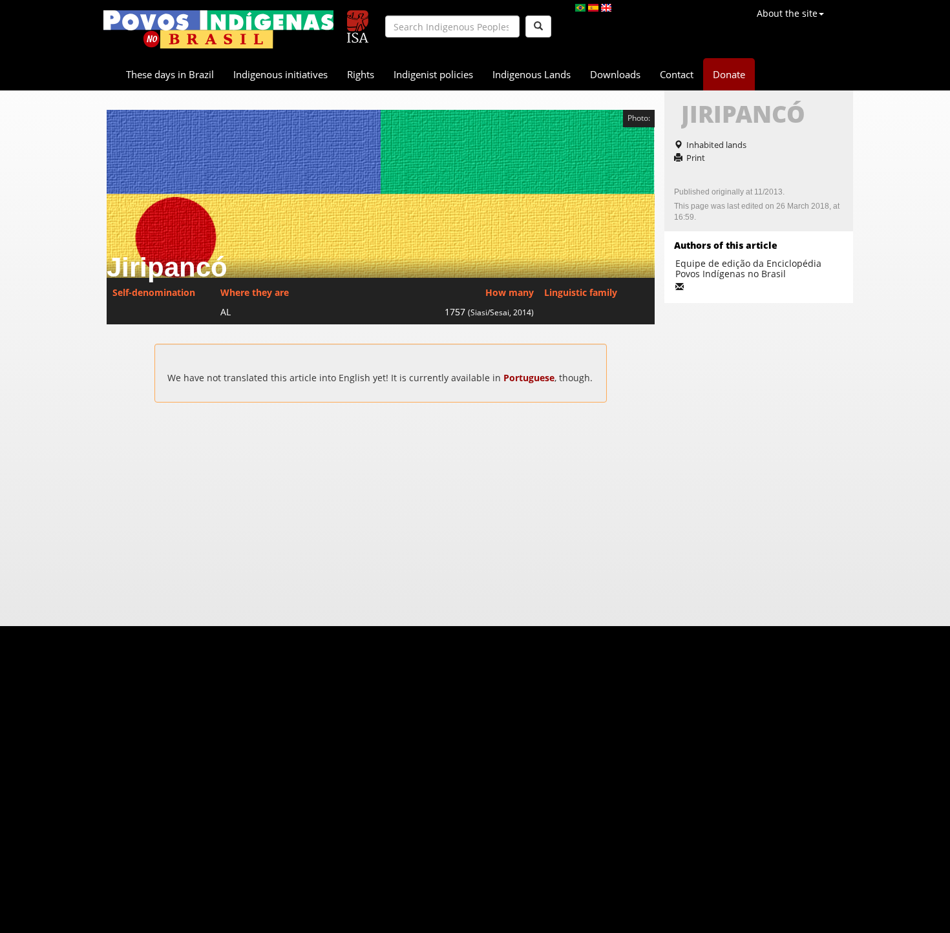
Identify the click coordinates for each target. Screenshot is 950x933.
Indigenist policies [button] (433, 74)
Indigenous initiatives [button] (280, 74)
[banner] (218, 29)
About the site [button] (787, 13)
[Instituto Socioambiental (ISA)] (357, 21)
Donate (729, 74)
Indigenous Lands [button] (531, 74)
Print (695, 157)
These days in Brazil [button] (170, 74)
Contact (676, 74)
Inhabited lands (716, 145)
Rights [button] (360, 74)
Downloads (615, 74)
